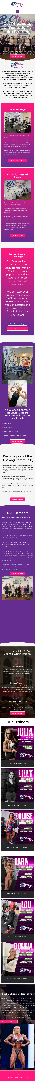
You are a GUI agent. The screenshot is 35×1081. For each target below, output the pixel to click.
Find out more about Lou (16, 937)
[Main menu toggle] (17, 11)
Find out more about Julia (16, 763)
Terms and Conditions (17, 1073)
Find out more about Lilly (16, 805)
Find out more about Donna (16, 979)
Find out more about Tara (16, 894)
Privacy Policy (18, 1075)
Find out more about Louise (16, 847)
